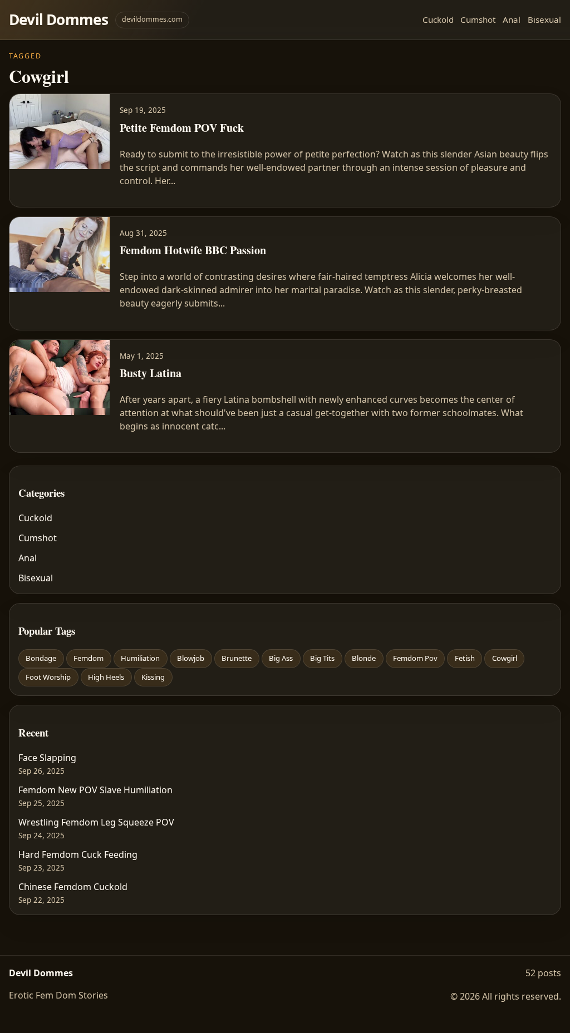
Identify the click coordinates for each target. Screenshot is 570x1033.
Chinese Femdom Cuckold (72, 887)
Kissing (153, 677)
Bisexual (544, 19)
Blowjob (190, 658)
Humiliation (140, 658)
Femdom (88, 658)
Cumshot (477, 19)
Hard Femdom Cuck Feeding (77, 854)
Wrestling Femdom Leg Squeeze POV (96, 822)
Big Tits (322, 658)
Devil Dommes (59, 19)
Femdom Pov (415, 658)
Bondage (41, 658)
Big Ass (281, 658)
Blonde (364, 658)
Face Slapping (47, 758)
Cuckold (438, 19)
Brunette (237, 658)
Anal (511, 19)
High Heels (106, 677)
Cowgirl (504, 658)
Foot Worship (48, 677)
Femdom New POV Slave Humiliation (95, 790)
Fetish (465, 658)
